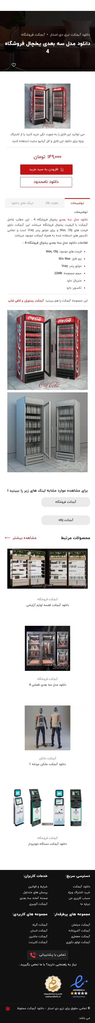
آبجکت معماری (80, 936)
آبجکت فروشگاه (33, 34)
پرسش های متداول (35, 892)
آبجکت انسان (39, 931)
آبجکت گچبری (38, 904)
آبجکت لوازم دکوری (78, 942)
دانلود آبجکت (81, 887)
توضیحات (77, 203)
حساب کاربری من (79, 898)
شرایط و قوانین (38, 887)
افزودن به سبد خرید (43, 169)
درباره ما (85, 904)
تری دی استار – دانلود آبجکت (45, 1008)
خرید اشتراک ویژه (79, 892)
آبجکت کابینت (38, 942)
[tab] (77, 203)
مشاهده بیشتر (24, 538)
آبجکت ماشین (38, 936)
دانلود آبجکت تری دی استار (70, 34)
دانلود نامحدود (46, 182)
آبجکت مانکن (47, 758)
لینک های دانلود (22, 203)
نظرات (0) (52, 203)
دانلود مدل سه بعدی (73, 220)
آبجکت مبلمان (81, 925)
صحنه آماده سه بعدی (34, 898)
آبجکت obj (65, 520)
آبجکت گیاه (40, 925)
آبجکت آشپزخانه (79, 931)
